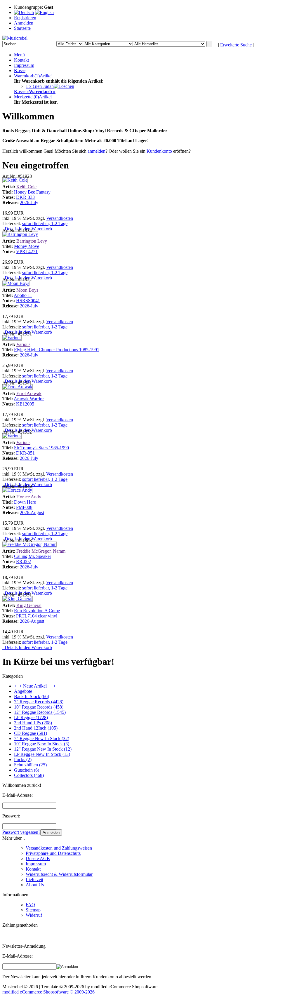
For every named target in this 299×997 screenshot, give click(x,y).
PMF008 (24, 507)
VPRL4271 (27, 251)
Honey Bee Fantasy (32, 191)
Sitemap (33, 909)
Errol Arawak (28, 393)
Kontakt (21, 60)
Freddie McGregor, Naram (40, 551)
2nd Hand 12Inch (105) (36, 727)
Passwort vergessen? (21, 832)
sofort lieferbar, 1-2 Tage (44, 223)
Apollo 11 (23, 295)
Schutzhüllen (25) (30, 764)
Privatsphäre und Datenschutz (53, 853)
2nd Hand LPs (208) (33, 722)
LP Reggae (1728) (31, 717)
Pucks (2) (23, 759)
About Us (35, 884)
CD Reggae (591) (30, 733)
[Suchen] (209, 44)
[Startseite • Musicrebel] (14, 38)
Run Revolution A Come (37, 610)
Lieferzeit (34, 879)
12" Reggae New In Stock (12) (43, 749)
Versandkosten (59, 218)
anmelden (96, 151)
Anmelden (51, 832)
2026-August (32, 512)
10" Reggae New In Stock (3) (41, 743)
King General (28, 605)
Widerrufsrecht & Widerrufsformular (59, 874)
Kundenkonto (159, 151)
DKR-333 (25, 197)
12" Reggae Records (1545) (40, 712)
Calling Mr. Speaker (32, 556)
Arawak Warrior (29, 398)
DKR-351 (25, 452)
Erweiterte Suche (236, 44)
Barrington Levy (31, 241)
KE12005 (25, 403)
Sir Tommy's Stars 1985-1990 (41, 447)
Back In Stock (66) (31, 696)
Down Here (25, 502)
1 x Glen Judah (40, 86)
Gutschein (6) (26, 770)
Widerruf (34, 915)
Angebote (23, 691)
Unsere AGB (38, 858)
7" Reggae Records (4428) (38, 701)
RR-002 (23, 561)
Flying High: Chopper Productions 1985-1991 (56, 349)
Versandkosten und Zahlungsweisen (59, 847)
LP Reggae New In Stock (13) (42, 754)
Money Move (26, 246)
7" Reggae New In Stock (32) (41, 738)
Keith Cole (26, 186)
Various (23, 344)
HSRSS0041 (28, 300)
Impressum (24, 65)
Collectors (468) (29, 775)
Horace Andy (28, 496)
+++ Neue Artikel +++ (35, 685)
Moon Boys (27, 290)
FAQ (30, 904)
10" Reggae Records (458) (38, 706)
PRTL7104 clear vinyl (36, 615)
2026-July (29, 202)
